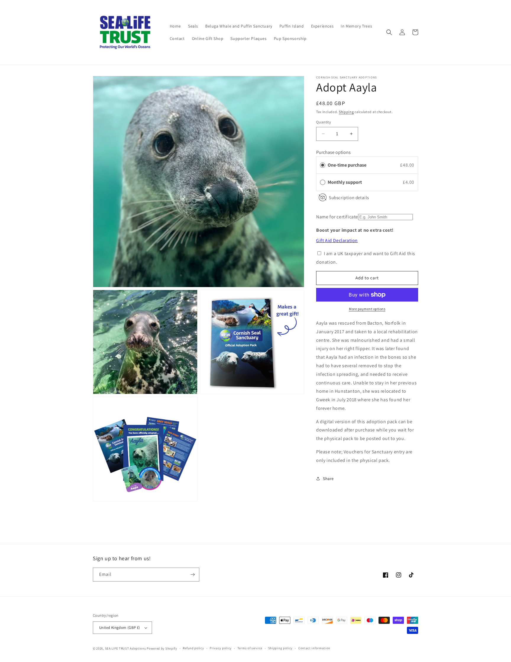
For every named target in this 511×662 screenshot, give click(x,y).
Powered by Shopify (162, 648)
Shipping (346, 111)
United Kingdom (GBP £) (119, 627)
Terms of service (249, 648)
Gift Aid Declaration (337, 240)
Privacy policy (221, 648)
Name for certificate (337, 217)
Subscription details (349, 197)
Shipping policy (280, 648)
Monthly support (345, 182)
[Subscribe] (192, 575)
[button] (389, 32)
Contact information (314, 648)
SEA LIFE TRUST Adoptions (125, 648)
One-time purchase (347, 165)
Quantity (323, 122)
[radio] (322, 165)
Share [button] (328, 478)
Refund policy (193, 648)
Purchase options (333, 152)
